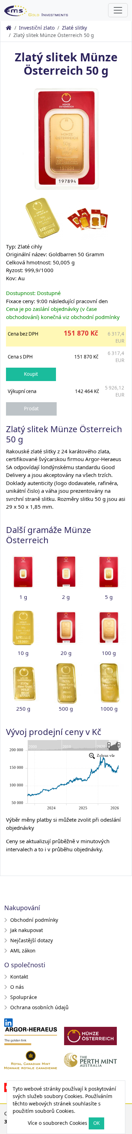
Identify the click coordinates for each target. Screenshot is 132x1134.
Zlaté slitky (74, 27)
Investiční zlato (37, 27)
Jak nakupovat (26, 930)
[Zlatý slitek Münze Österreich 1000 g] (109, 683)
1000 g (109, 708)
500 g (66, 708)
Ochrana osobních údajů (39, 1007)
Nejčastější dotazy (31, 940)
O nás (17, 986)
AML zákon (23, 950)
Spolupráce (23, 997)
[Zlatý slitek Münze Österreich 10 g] (23, 628)
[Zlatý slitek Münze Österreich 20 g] (66, 628)
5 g (109, 596)
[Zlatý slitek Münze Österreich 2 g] (66, 572)
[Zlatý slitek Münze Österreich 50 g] (66, 138)
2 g (66, 596)
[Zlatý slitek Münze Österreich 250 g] (23, 683)
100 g (109, 652)
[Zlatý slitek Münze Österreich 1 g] (23, 572)
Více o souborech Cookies (57, 1123)
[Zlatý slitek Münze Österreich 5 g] (109, 572)
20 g (66, 652)
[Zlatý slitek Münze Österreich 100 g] (109, 628)
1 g (23, 596)
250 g (23, 708)
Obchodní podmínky (34, 920)
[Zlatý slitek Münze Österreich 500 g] (66, 683)
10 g (23, 652)
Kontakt (19, 976)
